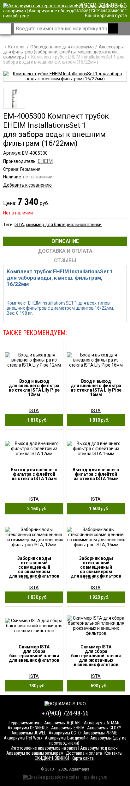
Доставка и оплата (84, 753)
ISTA (19, 224)
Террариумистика (25, 722)
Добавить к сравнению (27, 185)
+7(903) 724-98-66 (100, 5)
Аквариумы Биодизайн (66, 737)
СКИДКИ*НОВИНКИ (52, 758)
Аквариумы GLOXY (104, 727)
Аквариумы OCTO (65, 732)
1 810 (35, 420)
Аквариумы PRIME (100, 732)
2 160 (35, 508)
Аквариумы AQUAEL (62, 722)
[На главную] (66, 15)
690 (97, 685)
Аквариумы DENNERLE (28, 727)
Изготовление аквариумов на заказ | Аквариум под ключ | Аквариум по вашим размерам (63, 751)
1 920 (97, 597)
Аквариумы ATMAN (102, 722)
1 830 (35, 597)
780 (35, 685)
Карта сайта (83, 758)
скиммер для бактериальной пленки (64, 224)
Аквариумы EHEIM (68, 727)
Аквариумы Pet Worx (23, 737)
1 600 (97, 508)
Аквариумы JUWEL (28, 732)
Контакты (113, 753)
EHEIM (45, 161)
